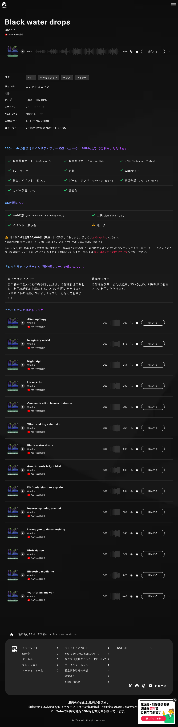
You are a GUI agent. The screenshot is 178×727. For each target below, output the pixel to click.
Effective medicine (40, 571)
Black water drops (40, 445)
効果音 (26, 653)
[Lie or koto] (12, 386)
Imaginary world (38, 340)
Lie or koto (34, 382)
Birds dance (35, 550)
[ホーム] (11, 634)
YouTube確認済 (15, 34)
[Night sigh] (12, 365)
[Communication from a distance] (12, 407)
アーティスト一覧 (32, 670)
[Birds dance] (12, 554)
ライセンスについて (76, 647)
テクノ (67, 77)
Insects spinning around (44, 508)
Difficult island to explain (45, 487)
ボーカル (27, 659)
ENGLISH (121, 647)
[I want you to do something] (12, 533)
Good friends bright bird (44, 466)
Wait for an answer (40, 592)
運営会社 (70, 676)
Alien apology (37, 319)
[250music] (4, 5)
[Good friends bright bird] (12, 470)
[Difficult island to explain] (12, 491)
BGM (31, 77)
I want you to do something (46, 529)
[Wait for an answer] (12, 596)
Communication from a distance (49, 403)
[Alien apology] (12, 323)
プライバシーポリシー (78, 664)
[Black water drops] (12, 449)
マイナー (82, 77)
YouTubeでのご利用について (111, 251)
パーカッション (48, 77)
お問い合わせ (100, 237)
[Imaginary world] (12, 344)
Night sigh (34, 361)
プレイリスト (30, 664)
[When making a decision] (12, 428)
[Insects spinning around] (12, 512)
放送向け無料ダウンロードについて (86, 659)
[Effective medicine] (12, 575)
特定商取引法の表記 (76, 670)
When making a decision (44, 424)
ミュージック (30, 647)
